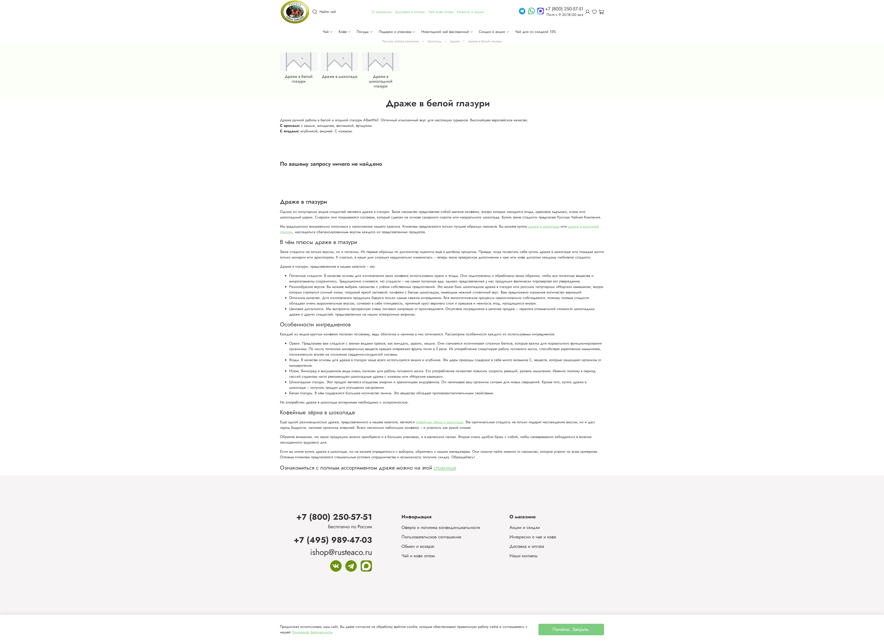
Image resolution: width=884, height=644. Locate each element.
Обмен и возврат (417, 546)
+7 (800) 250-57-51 (334, 517)
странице (445, 468)
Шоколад (434, 41)
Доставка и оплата (526, 546)
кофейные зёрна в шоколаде (439, 422)
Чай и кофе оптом (418, 555)
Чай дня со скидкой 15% (535, 31)
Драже (454, 41)
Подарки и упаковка (395, 31)
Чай (326, 31)
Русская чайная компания (400, 41)
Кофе (343, 31)
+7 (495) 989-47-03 (333, 540)
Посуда (363, 31)
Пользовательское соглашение (431, 537)
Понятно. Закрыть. (571, 629)
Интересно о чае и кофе (532, 537)
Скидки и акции (492, 31)
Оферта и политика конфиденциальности (440, 527)
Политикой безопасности (312, 632)
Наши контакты (523, 555)
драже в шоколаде (543, 226)
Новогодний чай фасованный (445, 31)
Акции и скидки (524, 527)
